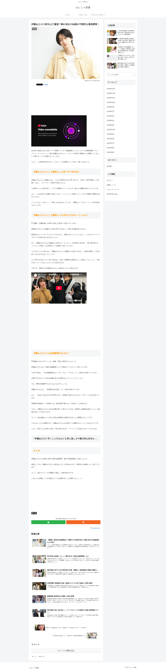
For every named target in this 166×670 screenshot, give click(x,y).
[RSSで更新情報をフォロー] (83, 522)
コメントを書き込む (66, 650)
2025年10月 (111, 89)
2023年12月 (111, 93)
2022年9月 (110, 134)
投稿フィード (111, 185)
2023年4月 (110, 125)
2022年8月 (110, 139)
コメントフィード (113, 189)
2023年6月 (110, 116)
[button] (133, 75)
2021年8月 (110, 152)
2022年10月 (111, 129)
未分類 (34, 513)
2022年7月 (110, 143)
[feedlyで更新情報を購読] (48, 522)
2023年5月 (110, 120)
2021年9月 (110, 148)
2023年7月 (110, 111)
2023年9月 (110, 107)
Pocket (45, 84)
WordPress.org (112, 194)
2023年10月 (111, 102)
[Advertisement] (65, 100)
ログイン (110, 180)
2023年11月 (111, 98)
